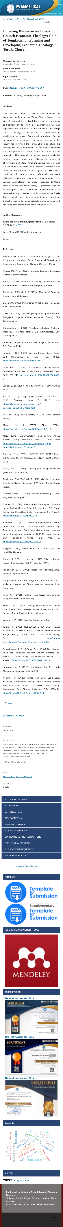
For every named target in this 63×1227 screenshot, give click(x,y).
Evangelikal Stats (21, 1180)
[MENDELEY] (31, 986)
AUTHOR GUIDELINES (16, 799)
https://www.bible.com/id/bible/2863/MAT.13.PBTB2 (27, 429)
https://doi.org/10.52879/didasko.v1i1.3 (31, 660)
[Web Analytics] (7, 1180)
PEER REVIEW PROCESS (17, 843)
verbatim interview (15, 716)
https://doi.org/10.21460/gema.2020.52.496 (24, 693)
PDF (9, 703)
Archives (13, 19)
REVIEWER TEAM (13, 818)
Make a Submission (26, 866)
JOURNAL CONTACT (15, 824)
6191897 (17, 225)
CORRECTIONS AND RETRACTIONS (23, 837)
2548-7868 (17, 1204)
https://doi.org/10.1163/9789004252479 (22, 360)
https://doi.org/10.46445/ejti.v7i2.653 (26, 88)
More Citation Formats (15, 762)
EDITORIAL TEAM (13, 812)
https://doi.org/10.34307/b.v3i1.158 (20, 516)
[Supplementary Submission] (31, 924)
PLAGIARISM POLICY (15, 855)
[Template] (31, 902)
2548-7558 (40, 1204)
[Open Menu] (60, 3)
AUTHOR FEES (12, 805)
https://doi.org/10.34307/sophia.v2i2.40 (22, 541)
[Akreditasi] (31, 1033)
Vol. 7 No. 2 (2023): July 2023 (30, 19)
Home (5, 19)
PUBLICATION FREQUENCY (19, 849)
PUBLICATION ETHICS (16, 830)
